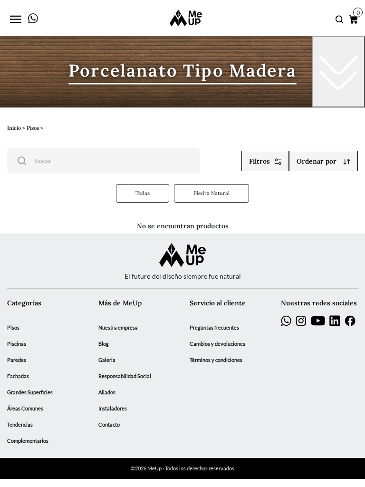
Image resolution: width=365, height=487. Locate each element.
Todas (142, 192)
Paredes (16, 360)
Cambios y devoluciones (217, 344)
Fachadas (18, 376)
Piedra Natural (211, 192)
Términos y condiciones (216, 360)
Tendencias (20, 425)
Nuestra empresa (118, 328)
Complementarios (27, 441)
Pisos (13, 328)
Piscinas (16, 344)
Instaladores (112, 408)
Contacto (109, 425)
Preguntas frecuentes (214, 328)
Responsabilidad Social (124, 376)
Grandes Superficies (30, 392)
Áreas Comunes (25, 408)
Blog (103, 344)
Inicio (14, 127)
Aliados (106, 392)
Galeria (106, 360)
